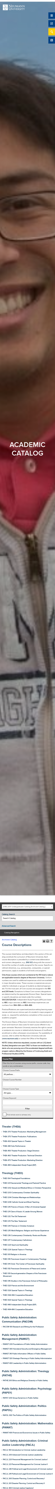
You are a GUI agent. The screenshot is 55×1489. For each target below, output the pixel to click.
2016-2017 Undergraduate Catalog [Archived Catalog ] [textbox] (24, 907)
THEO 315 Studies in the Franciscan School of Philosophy (25, 1281)
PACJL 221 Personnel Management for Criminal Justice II (25, 1464)
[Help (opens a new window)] (51, 941)
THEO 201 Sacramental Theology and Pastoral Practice (24, 1183)
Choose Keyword (9, 1098)
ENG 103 (29, 962)
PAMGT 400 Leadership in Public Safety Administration (24, 1363)
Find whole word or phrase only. (19, 1115)
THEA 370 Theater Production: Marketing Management (24, 1132)
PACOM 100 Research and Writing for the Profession (23, 1327)
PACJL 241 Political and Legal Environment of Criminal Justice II (28, 1474)
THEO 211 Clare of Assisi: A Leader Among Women (22, 1211)
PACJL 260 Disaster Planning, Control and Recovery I (24, 1478)
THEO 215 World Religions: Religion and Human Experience (26, 1230)
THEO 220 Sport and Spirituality (15, 1245)
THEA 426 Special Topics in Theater (17, 1141)
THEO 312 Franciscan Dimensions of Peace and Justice (24, 1268)
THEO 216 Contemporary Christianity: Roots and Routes (24, 1235)
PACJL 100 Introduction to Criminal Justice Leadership (24, 1450)
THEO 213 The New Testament (15, 1221)
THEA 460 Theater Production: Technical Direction (22, 1155)
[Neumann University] (14, 8)
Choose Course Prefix (11, 1070)
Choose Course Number (12, 1080)
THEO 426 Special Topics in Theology (17, 1300)
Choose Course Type (11, 1089)
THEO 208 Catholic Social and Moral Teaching (21, 1202)
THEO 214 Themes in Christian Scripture (18, 1226)
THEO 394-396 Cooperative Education (18, 1295)
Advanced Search (9, 926)
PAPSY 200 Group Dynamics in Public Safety (20, 1398)
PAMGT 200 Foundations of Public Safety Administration (25, 1344)
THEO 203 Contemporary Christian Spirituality (21, 1192)
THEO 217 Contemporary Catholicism (17, 1240)
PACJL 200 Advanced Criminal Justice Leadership (22, 1455)
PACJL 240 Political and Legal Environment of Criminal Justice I (28, 1469)
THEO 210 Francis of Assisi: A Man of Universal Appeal (24, 1207)
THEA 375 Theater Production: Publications (20, 1136)
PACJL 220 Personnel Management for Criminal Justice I (25, 1459)
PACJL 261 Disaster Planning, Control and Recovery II (24, 1483)
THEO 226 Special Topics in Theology (17, 1249)
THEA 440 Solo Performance (14, 1146)
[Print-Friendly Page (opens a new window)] (47, 941)
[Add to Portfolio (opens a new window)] (44, 941)
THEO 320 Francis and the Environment (18, 1285)
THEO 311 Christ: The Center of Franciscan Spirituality (23, 1264)
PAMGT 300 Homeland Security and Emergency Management (27, 1349)
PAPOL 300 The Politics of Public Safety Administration (24, 1415)
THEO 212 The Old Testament (14, 1216)
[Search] (50, 918)
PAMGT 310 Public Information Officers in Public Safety (24, 1354)
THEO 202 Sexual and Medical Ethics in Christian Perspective (27, 1188)
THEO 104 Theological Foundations (16, 1178)
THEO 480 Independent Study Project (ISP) (19, 1304)
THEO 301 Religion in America (14, 1254)
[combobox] (27, 906)
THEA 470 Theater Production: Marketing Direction (23, 1160)
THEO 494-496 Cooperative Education (18, 1309)
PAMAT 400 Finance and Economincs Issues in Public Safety (26, 1433)
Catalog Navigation (11, 932)
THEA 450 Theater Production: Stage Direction (21, 1151)
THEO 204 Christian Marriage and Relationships (21, 1197)
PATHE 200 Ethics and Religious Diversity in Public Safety (25, 1380)
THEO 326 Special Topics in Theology (17, 1290)
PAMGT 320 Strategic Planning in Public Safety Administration (27, 1358)
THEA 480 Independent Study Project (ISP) (19, 1165)
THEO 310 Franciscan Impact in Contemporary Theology (24, 1259)
